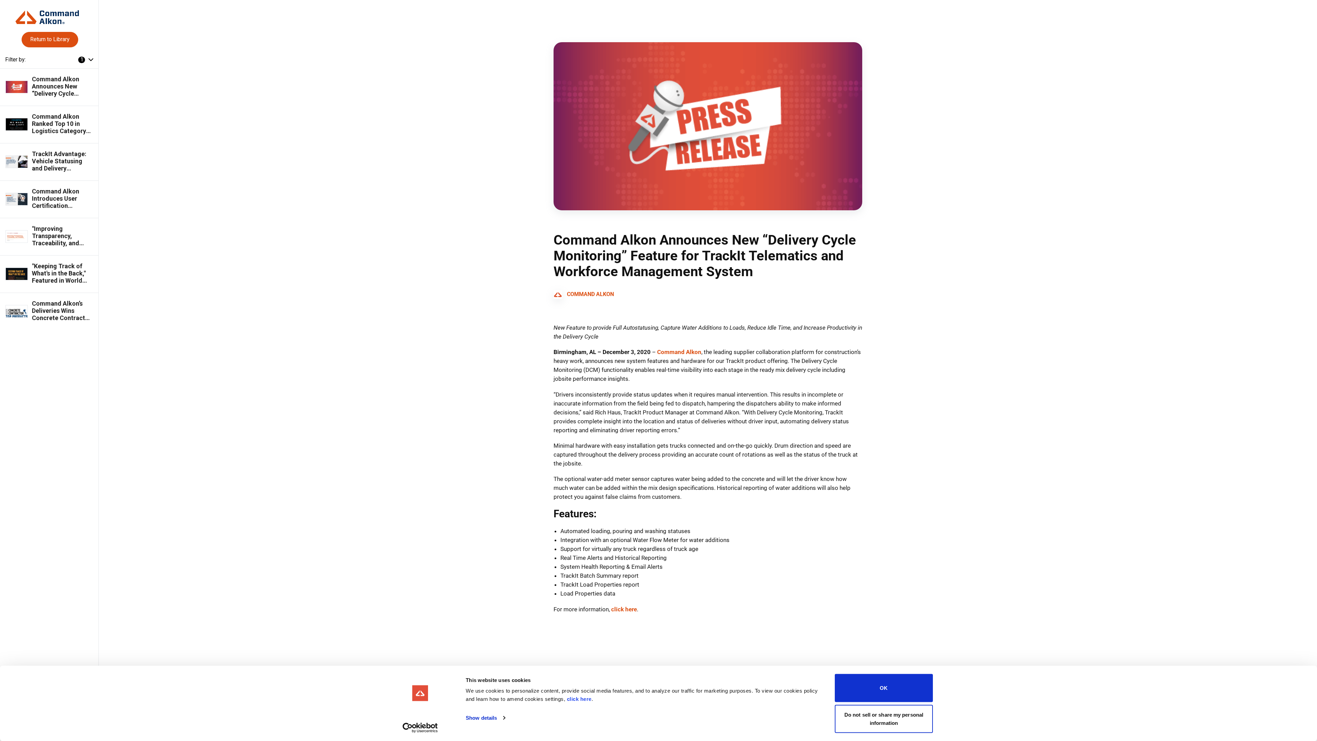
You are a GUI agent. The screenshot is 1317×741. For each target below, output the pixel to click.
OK (884, 688)
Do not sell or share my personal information (883, 718)
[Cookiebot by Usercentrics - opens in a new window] (420, 727)
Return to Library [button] (50, 39)
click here (579, 699)
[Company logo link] (49, 14)
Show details (481, 718)
